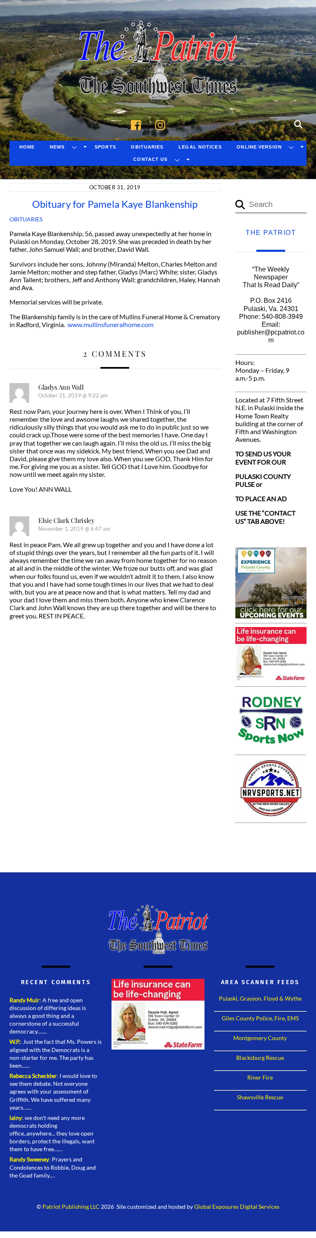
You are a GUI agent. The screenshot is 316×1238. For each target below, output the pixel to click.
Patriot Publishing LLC (71, 1206)
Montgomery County (260, 1037)
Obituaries (147, 146)
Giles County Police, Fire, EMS (260, 1018)
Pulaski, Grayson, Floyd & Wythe (260, 998)
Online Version (259, 146)
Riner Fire (260, 1077)
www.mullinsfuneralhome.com (110, 324)
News (57, 146)
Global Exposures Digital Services (236, 1206)
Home (27, 146)
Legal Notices (200, 146)
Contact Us (150, 159)
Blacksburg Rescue (260, 1057)
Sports (105, 146)
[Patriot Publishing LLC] (158, 87)
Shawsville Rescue (260, 1097)
